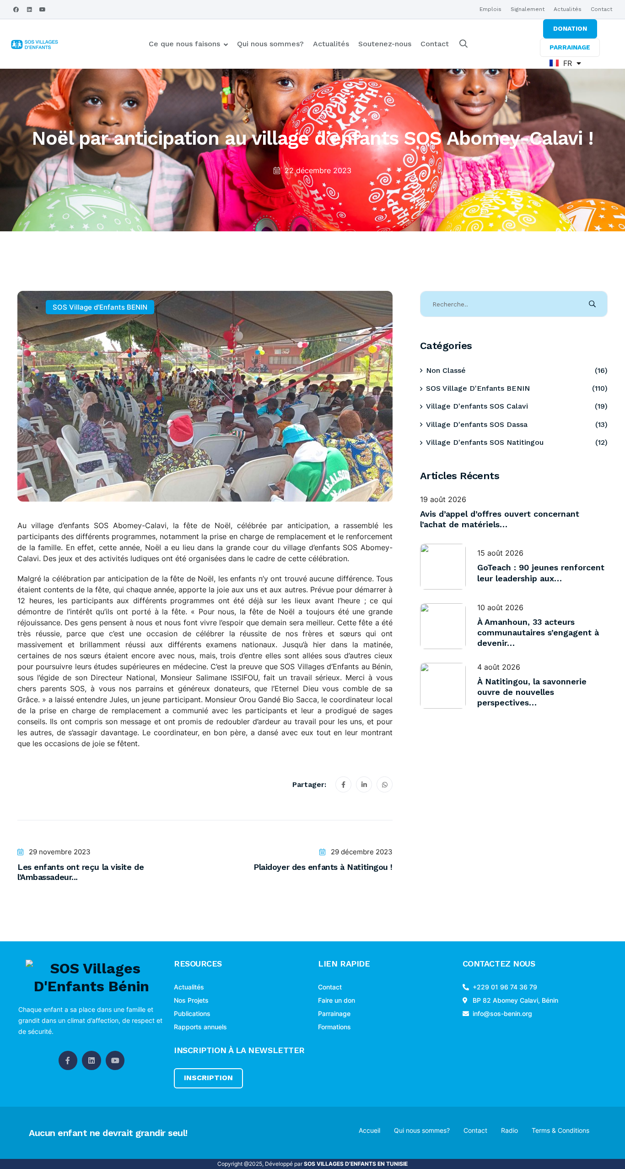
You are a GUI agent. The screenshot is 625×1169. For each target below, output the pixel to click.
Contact (601, 9)
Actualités (568, 9)
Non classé (446, 370)
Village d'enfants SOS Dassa (477, 424)
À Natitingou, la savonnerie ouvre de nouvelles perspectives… (532, 692)
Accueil (369, 1130)
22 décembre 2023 (318, 170)
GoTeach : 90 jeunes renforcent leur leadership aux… (540, 573)
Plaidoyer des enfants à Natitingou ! (323, 867)
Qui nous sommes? (270, 43)
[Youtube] (42, 9)
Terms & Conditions (560, 1130)
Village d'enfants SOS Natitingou (485, 442)
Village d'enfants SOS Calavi (477, 406)
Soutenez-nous (384, 43)
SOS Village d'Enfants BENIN (100, 307)
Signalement (527, 9)
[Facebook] (16, 9)
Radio (509, 1130)
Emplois (490, 9)
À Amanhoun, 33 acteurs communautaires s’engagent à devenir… (538, 632)
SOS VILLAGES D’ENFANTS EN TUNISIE (356, 1164)
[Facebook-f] (68, 1060)
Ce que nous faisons (184, 43)
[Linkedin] (29, 9)
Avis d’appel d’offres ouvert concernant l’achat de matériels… (499, 519)
